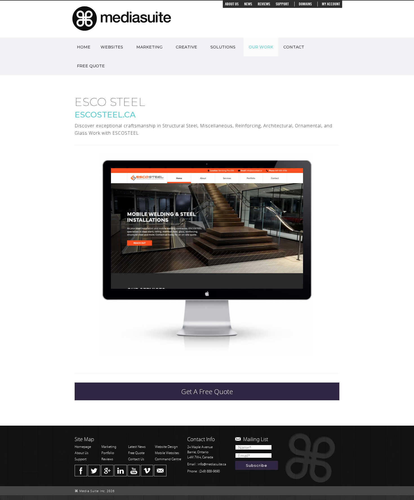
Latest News (137, 447)
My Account (331, 4)
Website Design (166, 447)
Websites (112, 47)
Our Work (261, 47)
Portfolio (107, 453)
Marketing (149, 47)
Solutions (222, 47)
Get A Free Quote (207, 391)
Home (83, 47)
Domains (305, 4)
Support (282, 4)
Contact (293, 47)
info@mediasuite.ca (212, 464)
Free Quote (91, 65)
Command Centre (168, 459)
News (248, 4)
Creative (186, 47)
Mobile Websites (167, 453)
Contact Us (136, 459)
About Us (232, 4)
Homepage (83, 447)
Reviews (264, 4)
